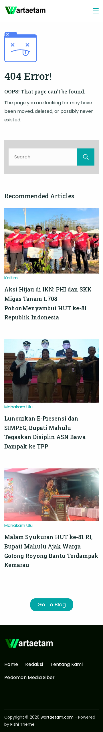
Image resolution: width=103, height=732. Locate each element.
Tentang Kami (66, 665)
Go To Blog (51, 604)
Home (11, 665)
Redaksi (34, 665)
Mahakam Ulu (18, 407)
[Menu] (96, 11)
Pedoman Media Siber (29, 678)
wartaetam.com (57, 717)
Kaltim (11, 278)
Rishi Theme (22, 724)
